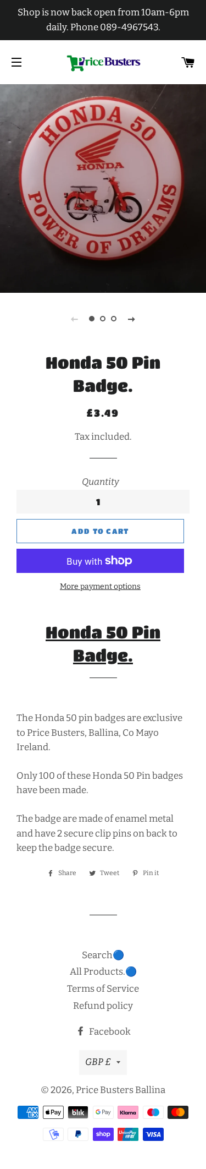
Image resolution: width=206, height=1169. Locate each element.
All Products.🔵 (103, 971)
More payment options (100, 586)
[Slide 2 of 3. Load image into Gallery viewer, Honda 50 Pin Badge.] (103, 318)
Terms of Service (103, 989)
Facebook (109, 1031)
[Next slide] (132, 319)
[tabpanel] (103, 187)
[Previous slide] (75, 319)
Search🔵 (103, 955)
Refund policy (103, 1006)
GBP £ (98, 1062)
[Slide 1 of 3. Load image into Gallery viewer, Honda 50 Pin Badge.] (92, 318)
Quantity (100, 482)
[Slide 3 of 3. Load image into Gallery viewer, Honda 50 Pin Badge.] (114, 318)
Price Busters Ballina (120, 1090)
